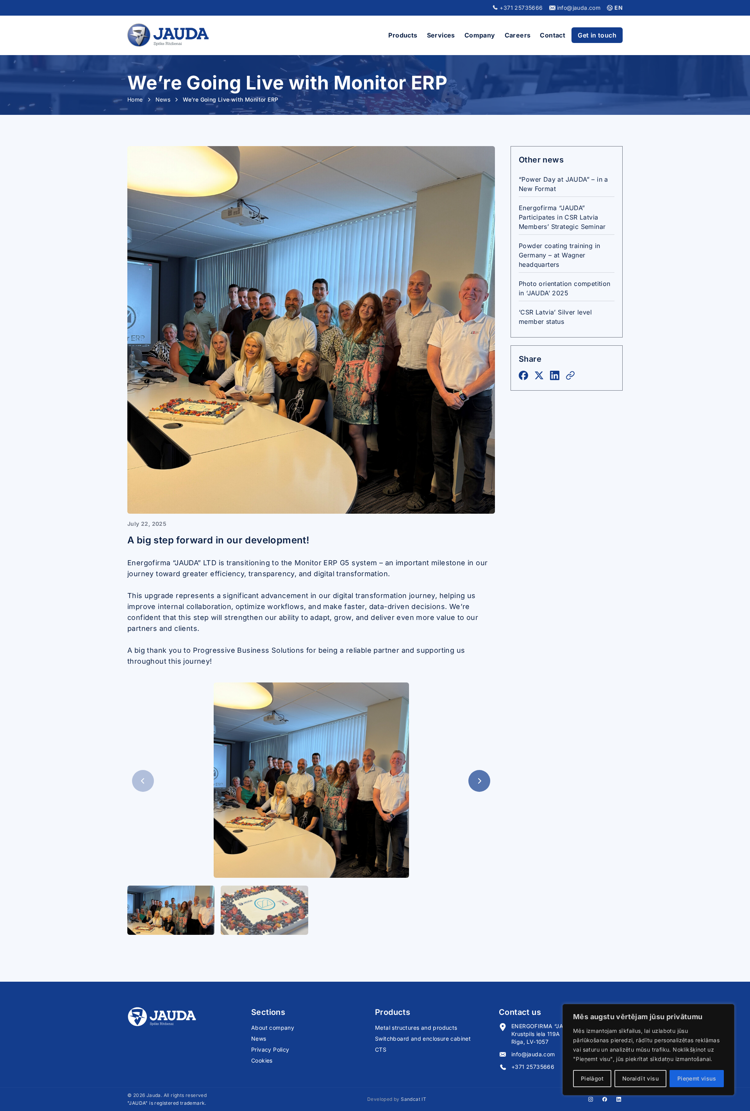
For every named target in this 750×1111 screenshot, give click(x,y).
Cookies (262, 1060)
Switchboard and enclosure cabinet (423, 1038)
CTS (380, 1049)
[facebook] (605, 1099)
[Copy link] (570, 375)
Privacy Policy (270, 1049)
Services (441, 35)
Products (402, 35)
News (258, 1038)
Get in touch (597, 35)
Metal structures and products (416, 1027)
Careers (518, 35)
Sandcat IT (413, 1099)
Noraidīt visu (640, 1078)
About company (272, 1027)
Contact (552, 35)
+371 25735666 (532, 1066)
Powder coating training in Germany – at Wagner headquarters (559, 255)
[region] (648, 1049)
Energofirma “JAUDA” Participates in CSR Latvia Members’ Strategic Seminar (562, 217)
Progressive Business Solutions (248, 650)
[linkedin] (619, 1099)
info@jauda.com (533, 1054)
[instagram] (591, 1099)
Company (479, 35)
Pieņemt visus (696, 1078)
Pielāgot (592, 1078)
